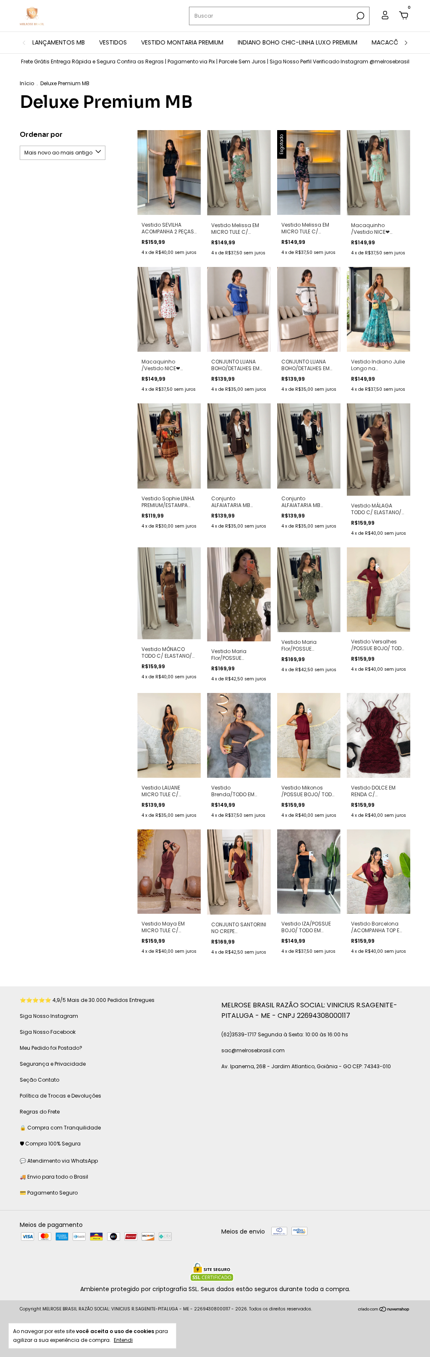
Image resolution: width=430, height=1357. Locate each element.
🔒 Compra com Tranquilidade (60, 1127)
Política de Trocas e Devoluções (60, 1095)
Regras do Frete (40, 1111)
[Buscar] (359, 16)
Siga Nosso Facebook (48, 1031)
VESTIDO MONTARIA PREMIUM (182, 42)
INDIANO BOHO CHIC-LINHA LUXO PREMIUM (297, 42)
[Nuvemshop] (384, 1310)
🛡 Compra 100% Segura (50, 1143)
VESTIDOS (113, 42)
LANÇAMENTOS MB (58, 42)
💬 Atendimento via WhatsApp (59, 1160)
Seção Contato (39, 1079)
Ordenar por (41, 134)
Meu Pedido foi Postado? (51, 1047)
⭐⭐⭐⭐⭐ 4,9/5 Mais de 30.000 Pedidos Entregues (87, 1000)
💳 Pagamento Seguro (49, 1192)
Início (27, 83)
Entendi (123, 1339)
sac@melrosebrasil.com (253, 1050)
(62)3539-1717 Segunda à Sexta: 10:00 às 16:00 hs (284, 1034)
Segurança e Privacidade (53, 1063)
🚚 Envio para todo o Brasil (54, 1176)
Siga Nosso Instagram (49, 1016)
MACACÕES (388, 42)
